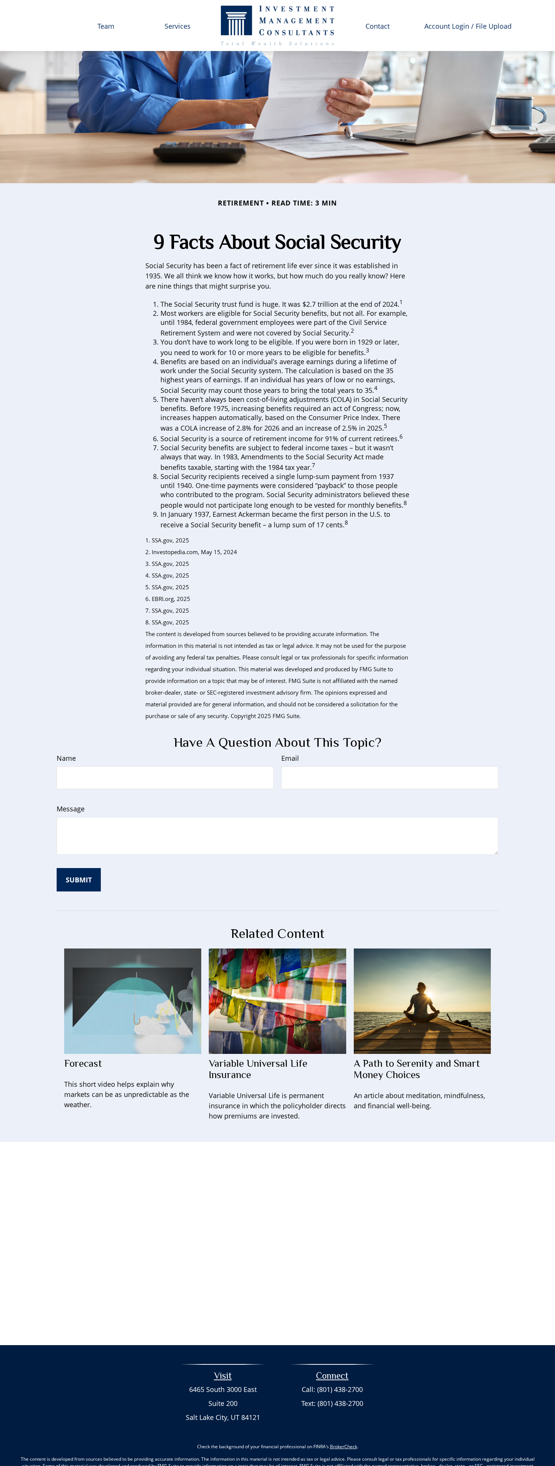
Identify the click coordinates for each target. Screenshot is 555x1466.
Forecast (83, 1063)
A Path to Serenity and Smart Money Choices (417, 1069)
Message (71, 808)
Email (290, 758)
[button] (105, 25)
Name (66, 758)
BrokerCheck (343, 1446)
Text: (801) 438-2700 (332, 1403)
